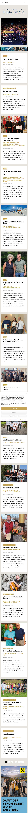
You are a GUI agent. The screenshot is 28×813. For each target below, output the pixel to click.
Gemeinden (10, 485)
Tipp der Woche (11, 88)
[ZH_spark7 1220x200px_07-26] (14, 49)
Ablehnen (14, 412)
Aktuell (6, 34)
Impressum (23, 419)
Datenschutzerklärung (6, 419)
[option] (14, 31)
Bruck (5, 485)
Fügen (5, 594)
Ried (11, 648)
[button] (26, 393)
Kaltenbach (12, 700)
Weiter (20, 762)
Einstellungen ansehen (14, 416)
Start (11, 34)
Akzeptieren (14, 408)
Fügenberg (6, 545)
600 (16, 762)
